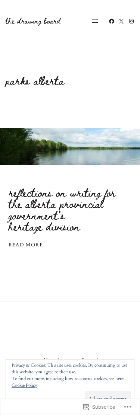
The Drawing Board (33, 21)
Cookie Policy (24, 385)
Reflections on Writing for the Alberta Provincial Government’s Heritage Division (62, 209)
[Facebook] (112, 21)
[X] (121, 21)
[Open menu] (95, 21)
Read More (26, 245)
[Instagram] (131, 21)
